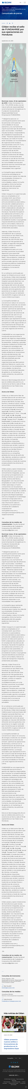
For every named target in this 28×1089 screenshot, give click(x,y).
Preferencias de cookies (13, 1083)
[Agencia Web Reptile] (26, 1087)
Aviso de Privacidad (16, 1081)
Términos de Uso (7, 1081)
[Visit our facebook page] (13, 1062)
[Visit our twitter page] (11, 1062)
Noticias (13, 7)
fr (16, 1058)
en (20, 1058)
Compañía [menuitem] (10, 1058)
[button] (25, 2)
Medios (7, 7)
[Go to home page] (6, 3)
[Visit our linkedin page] (15, 1062)
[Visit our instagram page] (17, 1062)
